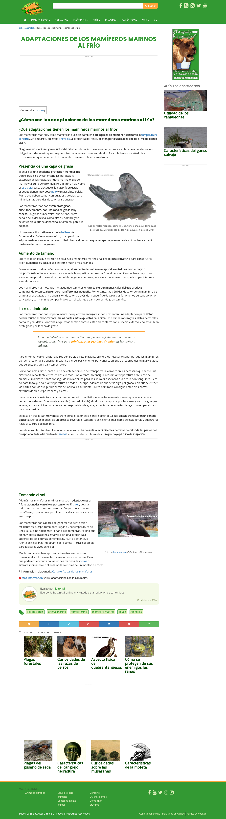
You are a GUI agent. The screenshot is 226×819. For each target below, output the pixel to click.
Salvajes (61, 20)
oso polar (27, 187)
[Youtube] (155, 793)
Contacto (95, 792)
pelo (54, 191)
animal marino (57, 612)
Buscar (151, 5)
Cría (95, 20)
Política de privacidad (173, 813)
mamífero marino (103, 612)
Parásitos (128, 20)
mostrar (40, 110)
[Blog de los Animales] (172, 793)
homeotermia (79, 612)
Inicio (21, 27)
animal (63, 434)
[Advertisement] (89, 80)
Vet (144, 20)
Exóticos (79, 20)
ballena (65, 232)
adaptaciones (35, 612)
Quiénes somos (98, 796)
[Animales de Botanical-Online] (34, 8)
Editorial (59, 588)
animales (64, 139)
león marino (119, 552)
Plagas (110, 20)
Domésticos (39, 20)
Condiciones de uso (149, 813)
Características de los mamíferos (72, 571)
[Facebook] (149, 793)
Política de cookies (196, 813)
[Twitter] (160, 793)
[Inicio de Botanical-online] (25, 20)
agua (76, 504)
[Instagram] (166, 793)
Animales (29, 27)
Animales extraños (35, 792)
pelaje (122, 612)
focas (83, 561)
